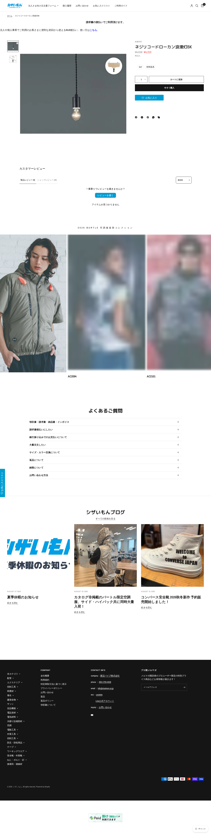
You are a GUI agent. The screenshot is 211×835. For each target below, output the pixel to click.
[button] (149, 98)
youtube (99, 694)
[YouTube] (94, 715)
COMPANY (45, 670)
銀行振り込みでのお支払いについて (48, 437)
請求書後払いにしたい (41, 429)
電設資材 (11, 712)
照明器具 (150, 67)
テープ (10, 746)
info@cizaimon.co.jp (106, 688)
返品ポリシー (47, 700)
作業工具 (11, 733)
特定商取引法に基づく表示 (53, 684)
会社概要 (45, 675)
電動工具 (11, 729)
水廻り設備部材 (14, 721)
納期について (36, 467)
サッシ (10, 703)
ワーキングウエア (15, 751)
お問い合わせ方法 (38, 475)
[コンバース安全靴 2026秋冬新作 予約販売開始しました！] (172, 555)
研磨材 (10, 691)
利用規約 (45, 679)
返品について (36, 460)
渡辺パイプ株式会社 (110, 675)
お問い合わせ (82, 5)
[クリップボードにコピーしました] (159, 117)
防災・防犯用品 (14, 742)
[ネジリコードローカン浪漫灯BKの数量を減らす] (137, 79)
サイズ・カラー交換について (44, 452)
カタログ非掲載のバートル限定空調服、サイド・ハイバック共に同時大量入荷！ (104, 602)
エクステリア (13, 682)
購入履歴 (67, 5)
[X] (142, 117)
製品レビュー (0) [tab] (28, 180)
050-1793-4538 (105, 682)
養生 (9, 695)
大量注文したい (37, 444)
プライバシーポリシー (51, 688)
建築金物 (11, 699)
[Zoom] (120, 46)
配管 (9, 678)
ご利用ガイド (120, 5)
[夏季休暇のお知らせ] (38, 555)
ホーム (9, 16)
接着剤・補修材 (14, 764)
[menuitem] (43, 6)
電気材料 (11, 716)
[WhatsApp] (154, 117)
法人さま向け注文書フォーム (42, 5)
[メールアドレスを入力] (184, 687)
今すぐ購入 (169, 87)
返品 (43, 696)
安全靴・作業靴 (14, 755)
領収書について (48, 704)
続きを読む (12, 603)
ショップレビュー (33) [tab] (47, 180)
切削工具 (11, 686)
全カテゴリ (12, 673)
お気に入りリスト (101, 5)
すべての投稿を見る (105, 518)
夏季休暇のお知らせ (23, 597)
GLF (140, 67)
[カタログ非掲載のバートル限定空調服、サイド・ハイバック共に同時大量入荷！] (105, 555)
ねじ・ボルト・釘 (15, 759)
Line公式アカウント (105, 700)
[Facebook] (136, 117)
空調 (9, 725)
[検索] (197, 5)
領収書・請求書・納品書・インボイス (49, 421)
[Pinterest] (148, 117)
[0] (202, 5)
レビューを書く (105, 195)
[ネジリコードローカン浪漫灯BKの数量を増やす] (145, 79)
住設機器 (11, 708)
